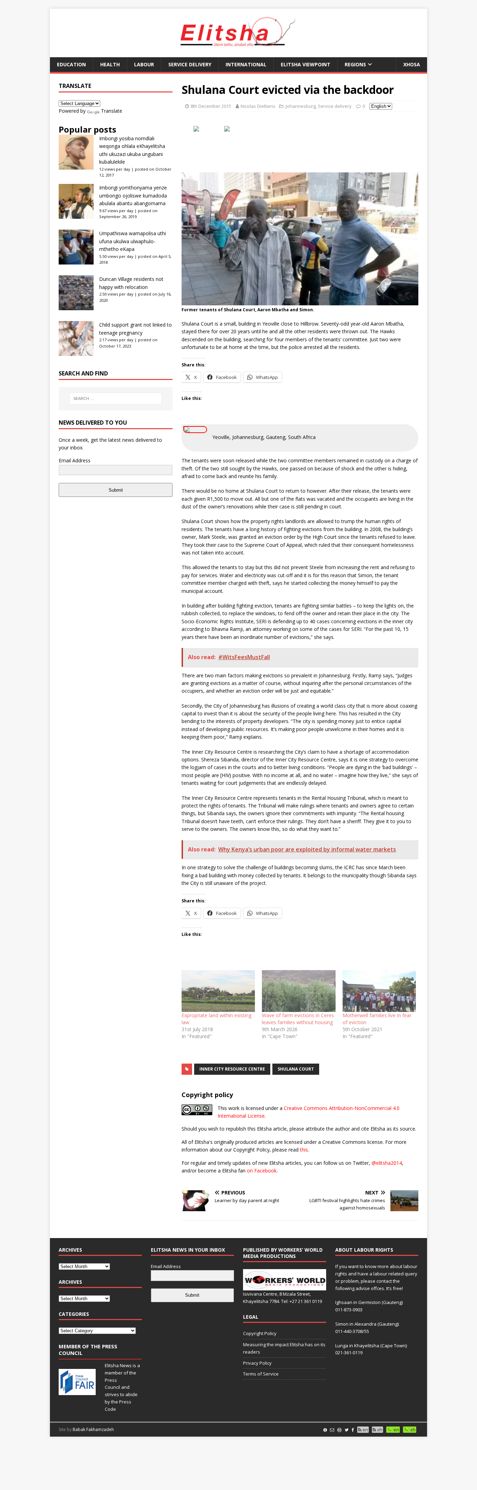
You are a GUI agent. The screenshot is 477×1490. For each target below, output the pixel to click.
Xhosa (411, 64)
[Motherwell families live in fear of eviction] (379, 991)
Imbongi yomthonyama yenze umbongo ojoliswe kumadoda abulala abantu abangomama (133, 195)
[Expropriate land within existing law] (218, 991)
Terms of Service (261, 1374)
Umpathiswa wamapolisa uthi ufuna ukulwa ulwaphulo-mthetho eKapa (132, 241)
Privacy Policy (257, 1363)
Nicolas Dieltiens (258, 106)
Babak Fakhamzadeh (93, 1429)
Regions (355, 64)
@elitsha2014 (387, 1163)
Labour (144, 64)
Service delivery (189, 64)
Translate (111, 110)
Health (110, 64)
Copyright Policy (260, 1333)
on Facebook (262, 1170)
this (304, 1149)
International (246, 64)
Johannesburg (301, 106)
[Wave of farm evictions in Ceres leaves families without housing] (298, 991)
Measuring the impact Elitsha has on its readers (284, 1348)
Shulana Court (296, 1069)
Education (71, 64)
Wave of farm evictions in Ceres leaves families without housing (298, 1019)
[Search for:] (115, 398)
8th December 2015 (211, 106)
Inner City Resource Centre (232, 1069)
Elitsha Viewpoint (305, 64)
